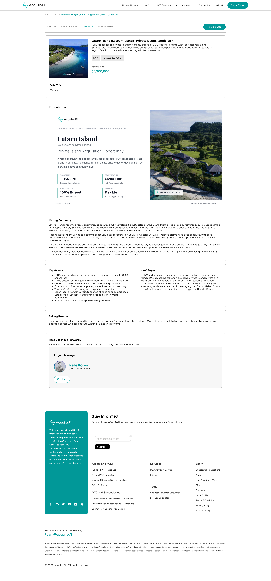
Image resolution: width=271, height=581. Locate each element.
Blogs (199, 485)
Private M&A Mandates (103, 475)
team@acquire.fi (58, 534)
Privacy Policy (202, 505)
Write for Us (202, 495)
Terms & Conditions (206, 500)
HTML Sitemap (203, 510)
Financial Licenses (131, 5)
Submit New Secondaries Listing (108, 509)
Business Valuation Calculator (165, 492)
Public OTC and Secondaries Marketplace (112, 498)
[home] (34, 5)
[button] (148, 5)
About (199, 475)
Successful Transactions (208, 470)
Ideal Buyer (88, 26)
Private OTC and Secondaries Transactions (113, 503)
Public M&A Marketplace (104, 470)
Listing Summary (69, 26)
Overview (52, 26)
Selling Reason (105, 26)
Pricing (153, 475)
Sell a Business (99, 485)
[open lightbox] (135, 159)
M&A (56, 15)
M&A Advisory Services (162, 470)
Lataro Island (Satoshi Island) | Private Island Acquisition (89, 15)
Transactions (205, 5)
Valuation (220, 5)
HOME (47, 15)
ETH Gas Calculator (159, 498)
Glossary (200, 490)
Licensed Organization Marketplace (109, 480)
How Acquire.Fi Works (207, 480)
